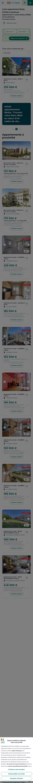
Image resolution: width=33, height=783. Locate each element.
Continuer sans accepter (16, 769)
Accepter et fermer (16, 778)
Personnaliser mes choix (16, 774)
